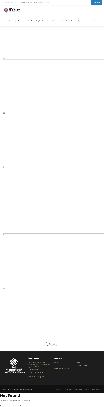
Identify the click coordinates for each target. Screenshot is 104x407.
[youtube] (85, 2)
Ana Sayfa (7, 21)
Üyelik (61, 21)
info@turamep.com (26, 2)
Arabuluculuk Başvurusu (93, 21)
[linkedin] (80, 2)
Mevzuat (56, 362)
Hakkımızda (68, 389)
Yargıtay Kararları (42, 21)
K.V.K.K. (56, 365)
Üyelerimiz (87, 389)
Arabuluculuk (78, 389)
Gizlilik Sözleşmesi (82, 365)
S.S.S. (78, 362)
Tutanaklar (70, 21)
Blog (93, 389)
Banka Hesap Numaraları (61, 368)
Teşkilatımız (18, 21)
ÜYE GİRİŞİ (97, 2)
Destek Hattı (29, 21)
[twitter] (83, 2)
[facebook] (3, 379)
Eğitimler (54, 21)
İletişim (79, 21)
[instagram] (11, 379)
